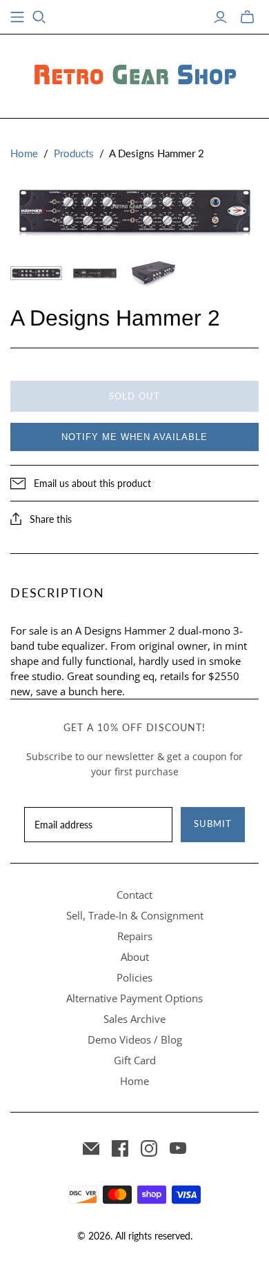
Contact (134, 895)
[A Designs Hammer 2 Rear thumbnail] (95, 273)
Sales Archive (134, 1019)
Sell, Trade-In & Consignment (134, 915)
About (135, 957)
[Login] (220, 17)
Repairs (134, 936)
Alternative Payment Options (134, 998)
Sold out (134, 395)
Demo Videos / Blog (135, 1039)
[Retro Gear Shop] (134, 74)
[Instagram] (149, 1148)
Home (24, 153)
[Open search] (39, 17)
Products (74, 153)
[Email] (91, 1148)
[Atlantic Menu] (17, 17)
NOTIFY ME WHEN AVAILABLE (134, 437)
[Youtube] (178, 1148)
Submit (213, 823)
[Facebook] (120, 1148)
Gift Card (135, 1060)
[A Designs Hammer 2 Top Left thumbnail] (153, 273)
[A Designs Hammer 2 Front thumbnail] (36, 273)
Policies (134, 977)
